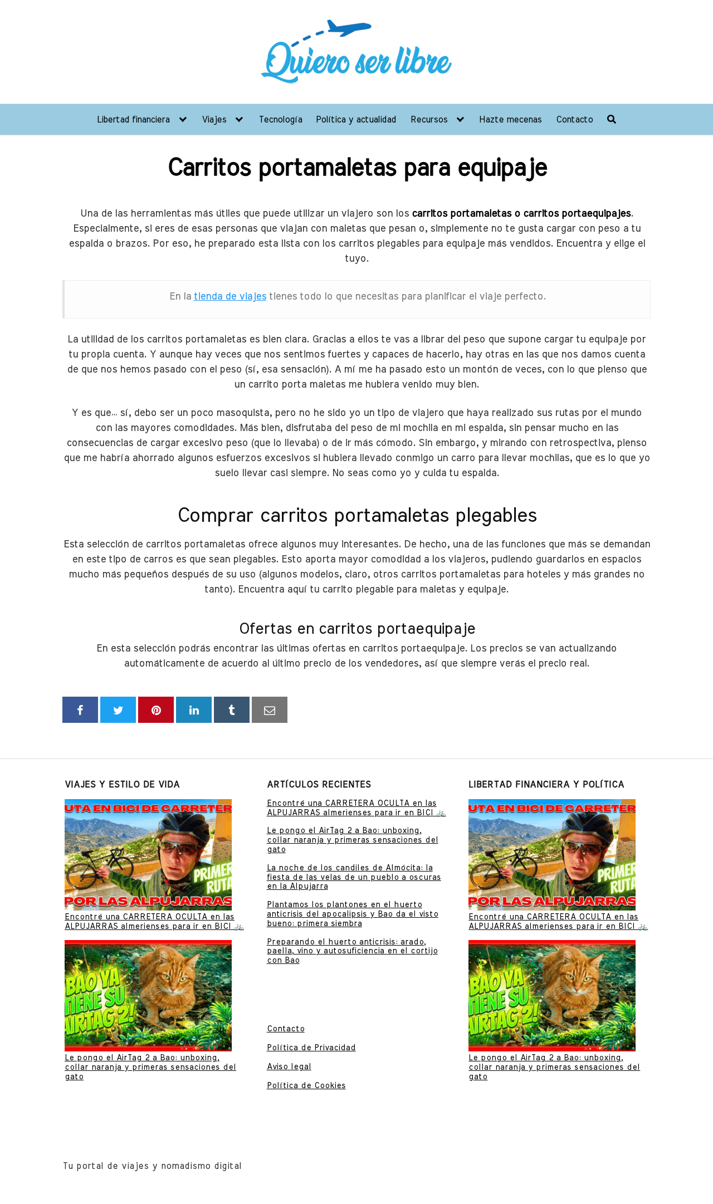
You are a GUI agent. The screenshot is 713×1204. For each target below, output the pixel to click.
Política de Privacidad (311, 1048)
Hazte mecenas (510, 119)
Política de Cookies (306, 1086)
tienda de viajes (230, 297)
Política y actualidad (356, 119)
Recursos (429, 119)
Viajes (214, 119)
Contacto (574, 119)
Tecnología (280, 119)
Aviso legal (289, 1067)
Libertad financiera (133, 119)
